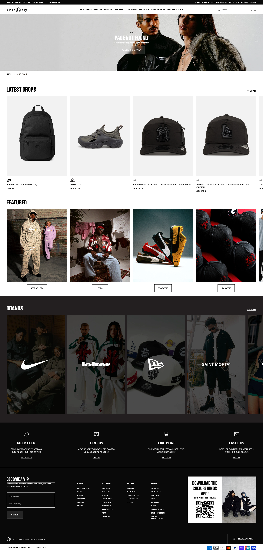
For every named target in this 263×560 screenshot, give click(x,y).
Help (154, 484)
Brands (108, 9)
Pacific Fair (106, 506)
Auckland (106, 488)
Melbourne (107, 499)
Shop (80, 484)
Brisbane (106, 491)
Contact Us (156, 491)
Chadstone (107, 502)
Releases (172, 9)
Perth (104, 513)
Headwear (144, 9)
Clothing (119, 9)
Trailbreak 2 (75, 185)
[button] (255, 9)
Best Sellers (158, 9)
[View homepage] (17, 9)
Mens (89, 9)
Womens (97, 9)
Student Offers (158, 513)
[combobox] (231, 9)
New (82, 9)
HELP (231, 2)
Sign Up (14, 514)
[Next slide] (256, 135)
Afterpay (155, 502)
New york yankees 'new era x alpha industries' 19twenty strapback (162, 185)
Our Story (130, 491)
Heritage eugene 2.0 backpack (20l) (22, 185)
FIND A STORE (242, 2)
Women (80, 495)
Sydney (105, 495)
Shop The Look (83, 488)
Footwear (131, 9)
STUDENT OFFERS (219, 2)
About (130, 484)
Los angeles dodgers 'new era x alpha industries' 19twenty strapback (222, 186)
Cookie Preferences (157, 517)
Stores (106, 484)
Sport (80, 506)
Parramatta (107, 509)
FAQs (153, 499)
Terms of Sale (157, 509)
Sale (180, 9)
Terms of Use (132, 499)
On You (154, 506)
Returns (155, 488)
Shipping (155, 495)
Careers (130, 488)
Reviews (129, 502)
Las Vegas (106, 516)
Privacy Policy (132, 495)
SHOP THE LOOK (202, 2)
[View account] (250, 9)
